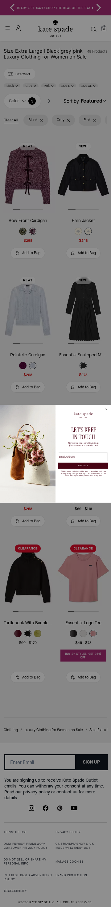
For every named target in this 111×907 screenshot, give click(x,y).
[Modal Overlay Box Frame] (55, 454)
